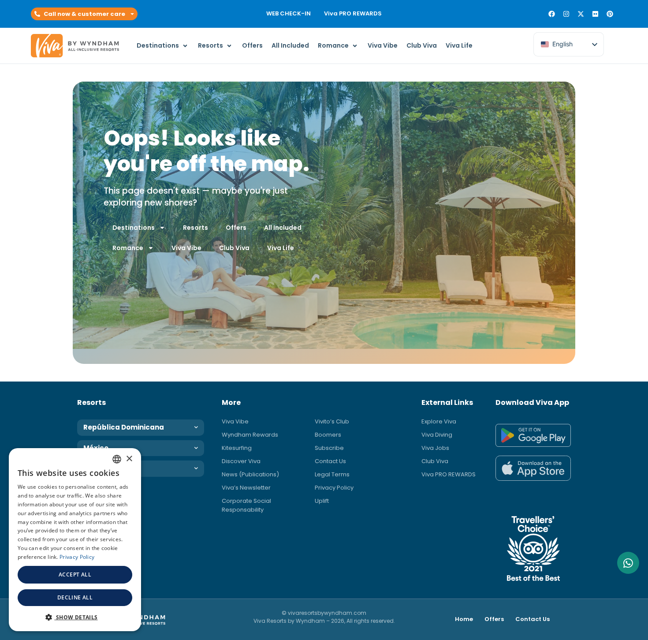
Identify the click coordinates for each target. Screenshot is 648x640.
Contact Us (330, 461)
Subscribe (329, 448)
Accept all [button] (75, 574)
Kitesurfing (237, 448)
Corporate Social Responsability (246, 505)
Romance (127, 247)
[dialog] (75, 539)
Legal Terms (332, 474)
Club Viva (234, 247)
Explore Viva (438, 421)
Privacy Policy (334, 487)
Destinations (133, 227)
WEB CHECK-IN (288, 13)
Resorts (195, 227)
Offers (236, 227)
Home (464, 619)
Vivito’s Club (332, 421)
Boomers (328, 434)
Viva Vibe (186, 247)
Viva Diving (436, 434)
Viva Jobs (435, 448)
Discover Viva (241, 461)
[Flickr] (595, 14)
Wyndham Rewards (250, 434)
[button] (84, 14)
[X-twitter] (581, 14)
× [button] (129, 459)
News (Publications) (250, 474)
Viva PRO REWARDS (353, 13)
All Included (283, 227)
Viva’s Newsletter (246, 487)
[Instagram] (566, 14)
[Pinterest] (610, 14)
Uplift (322, 501)
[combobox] (116, 459)
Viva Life (280, 247)
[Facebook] (551, 14)
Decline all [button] (75, 597)
